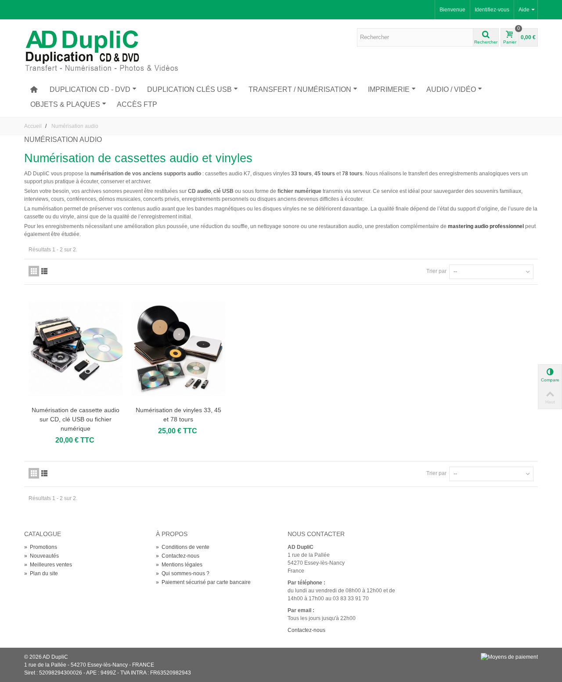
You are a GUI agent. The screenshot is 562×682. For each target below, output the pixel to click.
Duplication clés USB (189, 89)
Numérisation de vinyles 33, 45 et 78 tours (178, 414)
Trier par (436, 271)
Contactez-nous (177, 556)
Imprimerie (389, 89)
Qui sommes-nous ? (182, 573)
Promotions (40, 547)
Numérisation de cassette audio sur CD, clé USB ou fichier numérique (75, 419)
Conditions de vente (182, 547)
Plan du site (41, 573)
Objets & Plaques (65, 104)
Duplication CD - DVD (90, 89)
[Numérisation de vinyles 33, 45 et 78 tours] (178, 349)
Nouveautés (41, 556)
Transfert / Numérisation (300, 89)
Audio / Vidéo (451, 89)
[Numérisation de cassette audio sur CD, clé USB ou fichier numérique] (75, 349)
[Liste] (44, 271)
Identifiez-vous (492, 10)
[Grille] (34, 271)
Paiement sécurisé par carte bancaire (203, 582)
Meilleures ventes (48, 565)
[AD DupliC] (105, 50)
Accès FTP (137, 104)
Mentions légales (179, 565)
